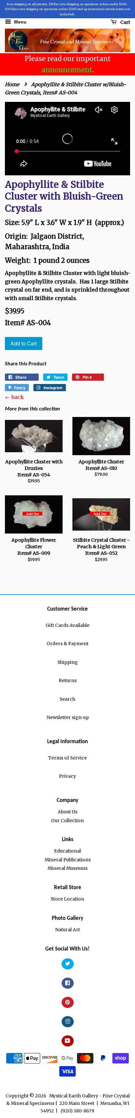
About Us (67, 812)
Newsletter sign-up (68, 717)
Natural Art (67, 930)
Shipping (67, 662)
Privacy (67, 776)
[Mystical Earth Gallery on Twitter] (67, 964)
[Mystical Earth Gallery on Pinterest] (67, 1002)
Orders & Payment (67, 644)
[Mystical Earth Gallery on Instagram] (67, 1022)
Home (12, 84)
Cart (124, 22)
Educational (67, 851)
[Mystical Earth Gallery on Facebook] (67, 983)
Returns (68, 680)
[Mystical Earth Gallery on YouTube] (67, 1041)
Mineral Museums (67, 868)
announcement (67, 70)
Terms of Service (67, 758)
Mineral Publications (68, 860)
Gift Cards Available (67, 625)
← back (14, 397)
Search (67, 699)
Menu (20, 21)
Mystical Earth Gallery (73, 1096)
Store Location (67, 899)
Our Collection (67, 820)
